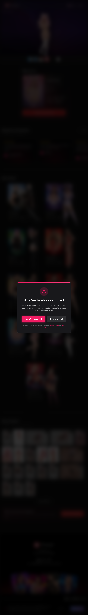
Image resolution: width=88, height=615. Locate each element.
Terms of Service (54, 325)
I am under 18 (56, 319)
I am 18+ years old (33, 319)
